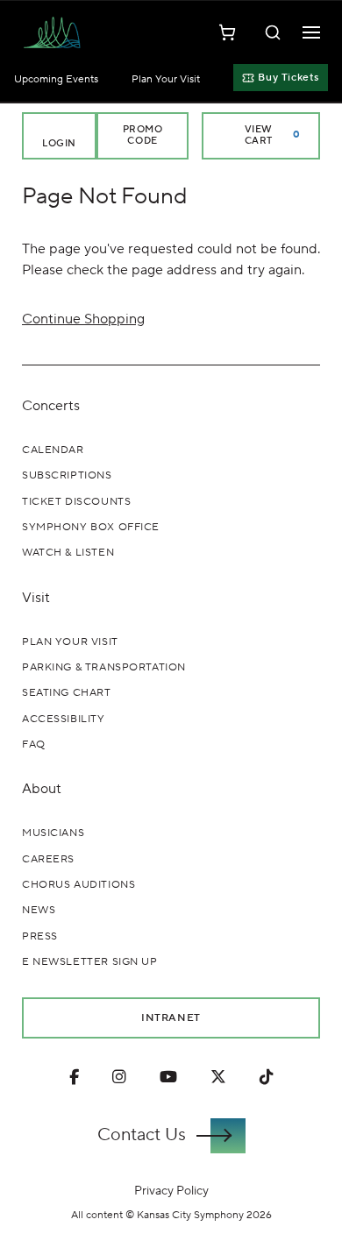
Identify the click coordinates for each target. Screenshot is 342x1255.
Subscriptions (67, 475)
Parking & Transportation (104, 667)
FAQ (34, 744)
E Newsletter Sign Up (90, 961)
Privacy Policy (171, 1190)
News (38, 910)
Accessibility (63, 719)
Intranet (171, 1017)
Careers (48, 859)
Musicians (53, 833)
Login (59, 144)
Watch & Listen (68, 552)
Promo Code (143, 135)
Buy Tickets (288, 77)
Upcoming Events (56, 79)
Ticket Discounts (76, 501)
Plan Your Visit (166, 79)
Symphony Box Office (91, 527)
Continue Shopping (83, 319)
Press (40, 936)
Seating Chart (66, 692)
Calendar (53, 450)
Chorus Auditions (78, 884)
